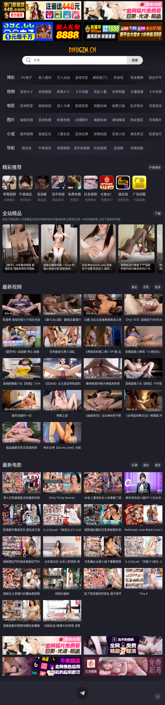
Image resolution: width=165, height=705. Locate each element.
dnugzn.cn (82, 50)
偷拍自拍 (44, 106)
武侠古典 (81, 134)
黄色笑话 (136, 134)
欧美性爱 (81, 106)
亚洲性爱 (26, 106)
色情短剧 (136, 148)
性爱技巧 (155, 134)
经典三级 (118, 106)
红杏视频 (100, 148)
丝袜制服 (118, 91)
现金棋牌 (136, 77)
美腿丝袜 (100, 120)
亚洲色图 (44, 120)
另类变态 (155, 106)
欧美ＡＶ (63, 91)
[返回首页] (158, 696)
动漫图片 (81, 120)
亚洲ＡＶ (26, 91)
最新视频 (12, 286)
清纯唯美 (118, 120)
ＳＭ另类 (155, 91)
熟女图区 (136, 120)
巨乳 (146, 287)
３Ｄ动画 (81, 91)
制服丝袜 (100, 106)
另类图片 (155, 120)
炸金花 (118, 77)
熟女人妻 (100, 91)
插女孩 (26, 148)
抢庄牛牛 (155, 77)
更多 (158, 287)
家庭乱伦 (44, 134)
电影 (11, 105)
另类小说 (118, 134)
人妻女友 (63, 134)
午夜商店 (44, 148)
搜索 (135, 60)
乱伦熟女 (136, 106)
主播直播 (136, 91)
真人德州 (44, 77)
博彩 (11, 77)
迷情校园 (100, 134)
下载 (158, 213)
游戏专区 (81, 77)
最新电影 (12, 464)
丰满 (134, 465)
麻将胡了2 (100, 77)
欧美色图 (63, 120)
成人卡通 (63, 106)
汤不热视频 (82, 148)
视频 (11, 91)
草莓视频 (63, 148)
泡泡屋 (118, 148)
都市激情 (26, 134)
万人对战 (63, 77)
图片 (11, 119)
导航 (11, 148)
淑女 (146, 465)
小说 (11, 134)
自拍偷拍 (44, 91)
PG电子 (26, 77)
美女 (134, 287)
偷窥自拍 (26, 120)
